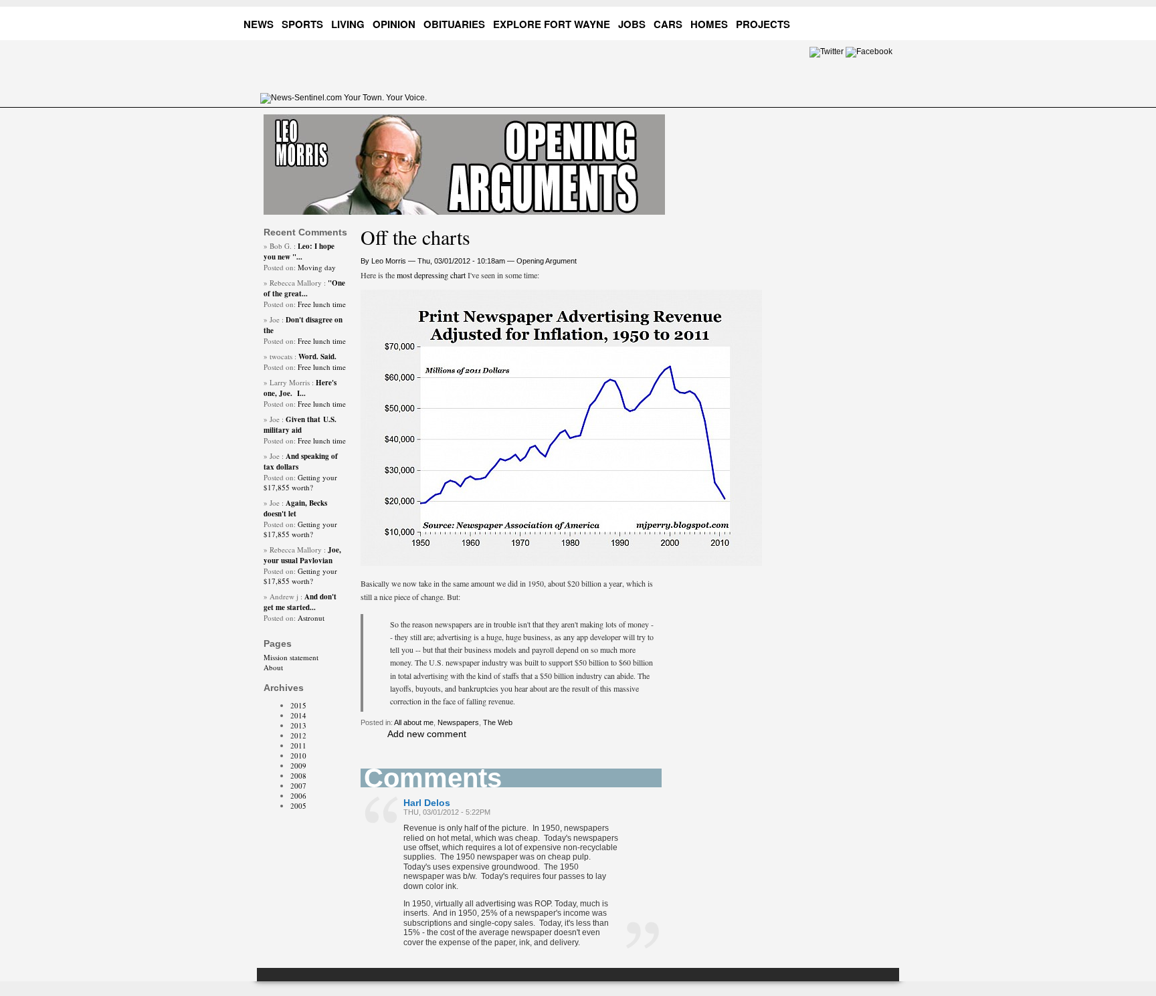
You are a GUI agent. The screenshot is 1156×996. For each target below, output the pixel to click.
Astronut (311, 618)
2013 (298, 725)
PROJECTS (763, 24)
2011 (298, 745)
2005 (298, 806)
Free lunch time (322, 304)
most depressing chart (431, 275)
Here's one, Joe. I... (300, 388)
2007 (298, 786)
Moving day (317, 267)
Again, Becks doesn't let (295, 508)
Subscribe (886, 22)
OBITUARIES (454, 24)
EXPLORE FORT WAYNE (551, 24)
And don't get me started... (300, 602)
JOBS (632, 24)
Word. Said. (317, 356)
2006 (298, 796)
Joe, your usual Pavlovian (302, 555)
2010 (298, 756)
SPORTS (302, 24)
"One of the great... (304, 288)
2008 (298, 776)
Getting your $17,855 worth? (300, 482)
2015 (298, 705)
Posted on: (281, 267)
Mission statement (291, 657)
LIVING (348, 24)
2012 (298, 735)
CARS (668, 24)
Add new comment (426, 733)
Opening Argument (546, 261)
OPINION (394, 24)
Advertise (835, 22)
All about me (414, 722)
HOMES (709, 24)
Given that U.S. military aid (300, 424)
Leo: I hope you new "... (299, 251)
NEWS (259, 24)
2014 (298, 715)
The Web (497, 722)
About (273, 667)
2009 (298, 766)
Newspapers (458, 722)
